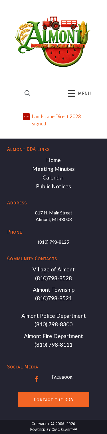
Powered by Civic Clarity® (53, 429)
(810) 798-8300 (53, 324)
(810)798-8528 (53, 278)
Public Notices (53, 186)
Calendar (53, 177)
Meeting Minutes (53, 168)
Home (53, 160)
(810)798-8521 (53, 298)
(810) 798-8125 (53, 241)
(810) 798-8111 (53, 344)
